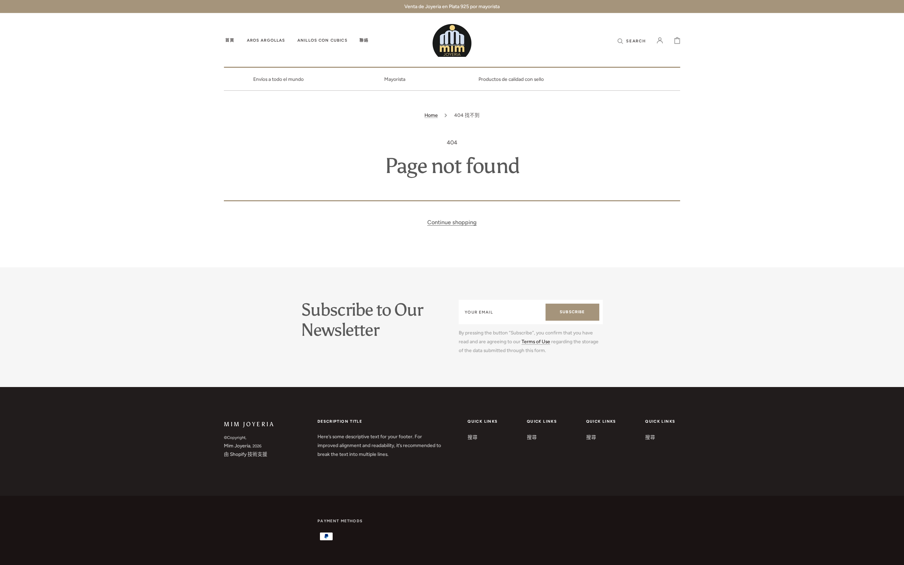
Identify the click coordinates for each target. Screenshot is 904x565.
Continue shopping (452, 222)
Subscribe (572, 311)
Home (431, 115)
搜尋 (472, 437)
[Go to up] (893, 554)
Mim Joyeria (237, 445)
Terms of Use (536, 341)
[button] (631, 41)
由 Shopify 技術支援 (245, 454)
